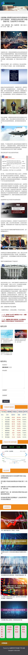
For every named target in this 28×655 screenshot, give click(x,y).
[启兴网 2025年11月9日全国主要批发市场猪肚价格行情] (14, 542)
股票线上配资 (16, 629)
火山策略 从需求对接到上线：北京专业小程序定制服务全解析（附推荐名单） (14, 597)
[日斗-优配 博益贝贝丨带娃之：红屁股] (14, 520)
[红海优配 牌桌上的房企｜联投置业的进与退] (14, 610)
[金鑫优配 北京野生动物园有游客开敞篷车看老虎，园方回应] (21, 333)
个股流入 (14, 411)
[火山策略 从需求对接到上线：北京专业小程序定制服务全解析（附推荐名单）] (14, 587)
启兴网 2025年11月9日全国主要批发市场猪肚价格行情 (14, 552)
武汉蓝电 (7, 426)
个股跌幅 (9, 411)
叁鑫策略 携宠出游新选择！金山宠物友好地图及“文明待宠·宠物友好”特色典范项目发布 (14, 320)
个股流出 (20, 411)
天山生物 (7, 419)
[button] (2, 454)
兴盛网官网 (2, 632)
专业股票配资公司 (9, 629)
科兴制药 (7, 432)
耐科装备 (7, 424)
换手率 (25, 411)
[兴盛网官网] (8, 3)
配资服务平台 (23, 629)
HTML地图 (22, 648)
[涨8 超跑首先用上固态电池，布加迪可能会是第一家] (14, 565)
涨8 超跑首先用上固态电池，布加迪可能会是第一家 (13, 575)
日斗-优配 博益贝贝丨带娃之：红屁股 (10, 530)
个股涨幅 (3, 412)
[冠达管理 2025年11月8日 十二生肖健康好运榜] (7, 347)
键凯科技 (7, 430)
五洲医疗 (7, 435)
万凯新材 (7, 428)
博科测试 (7, 421)
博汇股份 (7, 437)
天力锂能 (7, 417)
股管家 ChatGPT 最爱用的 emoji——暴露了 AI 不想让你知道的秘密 (14, 315)
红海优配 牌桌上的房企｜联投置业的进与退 (11, 620)
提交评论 (6, 401)
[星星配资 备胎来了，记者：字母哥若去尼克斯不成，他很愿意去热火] (7, 333)
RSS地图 (17, 648)
